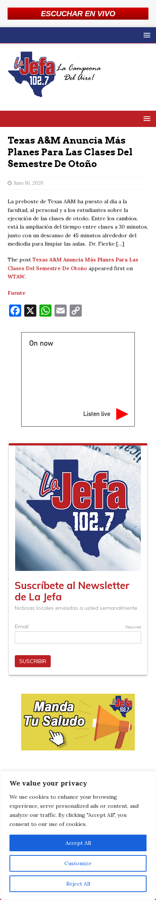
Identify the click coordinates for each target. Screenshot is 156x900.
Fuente (16, 292)
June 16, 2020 (29, 183)
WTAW (16, 276)
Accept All (78, 843)
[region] (78, 835)
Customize (78, 863)
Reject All (78, 883)
